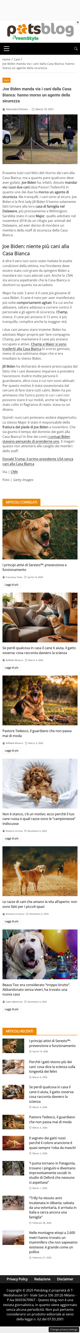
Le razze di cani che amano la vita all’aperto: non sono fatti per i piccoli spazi (39, 904)
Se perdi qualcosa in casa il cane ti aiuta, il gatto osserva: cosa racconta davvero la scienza (39, 650)
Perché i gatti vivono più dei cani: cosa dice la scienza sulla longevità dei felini (52, 1067)
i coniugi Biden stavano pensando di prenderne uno (36, 439)
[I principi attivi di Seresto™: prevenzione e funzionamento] (40, 534)
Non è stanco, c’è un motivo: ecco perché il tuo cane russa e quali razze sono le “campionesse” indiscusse (38, 819)
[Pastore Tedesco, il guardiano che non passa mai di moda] (40, 700)
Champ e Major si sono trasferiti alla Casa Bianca (34, 346)
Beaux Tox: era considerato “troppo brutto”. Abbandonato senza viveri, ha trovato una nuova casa (36, 990)
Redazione (42, 1279)
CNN (14, 472)
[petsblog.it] (40, 31)
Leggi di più (11, 584)
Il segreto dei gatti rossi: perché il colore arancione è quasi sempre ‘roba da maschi (52, 1143)
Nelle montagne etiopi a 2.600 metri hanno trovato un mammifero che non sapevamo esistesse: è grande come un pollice (53, 1242)
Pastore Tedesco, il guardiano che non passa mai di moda (52, 1119)
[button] (76, 48)
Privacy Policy (17, 1279)
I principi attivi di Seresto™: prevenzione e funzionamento (52, 1043)
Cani (6, 80)
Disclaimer (65, 1279)
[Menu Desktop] (6, 49)
